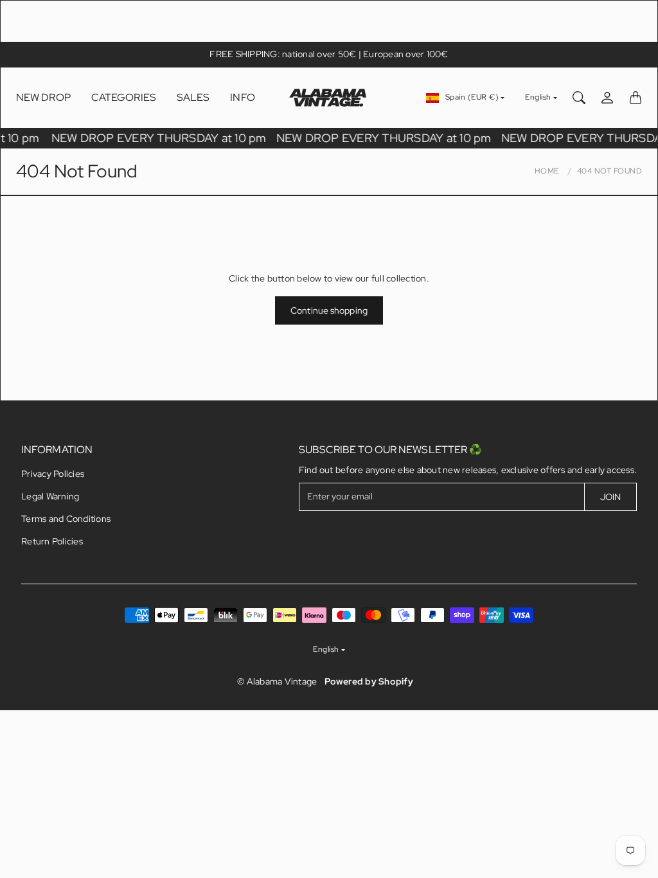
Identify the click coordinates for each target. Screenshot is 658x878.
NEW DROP (43, 97)
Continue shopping (329, 310)
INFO (242, 97)
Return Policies (52, 541)
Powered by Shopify (369, 681)
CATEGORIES (123, 97)
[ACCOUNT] (607, 98)
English (538, 97)
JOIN (610, 497)
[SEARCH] (579, 98)
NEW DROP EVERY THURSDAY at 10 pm (160, 137)
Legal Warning (50, 496)
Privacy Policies (52, 473)
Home (547, 171)
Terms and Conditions (66, 518)
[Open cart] (635, 98)
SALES (193, 97)
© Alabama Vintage (277, 681)
